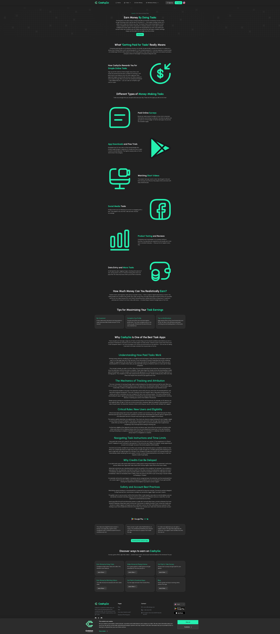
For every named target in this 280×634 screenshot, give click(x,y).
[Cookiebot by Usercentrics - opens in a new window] (89, 631)
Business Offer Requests (124, 614)
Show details (102, 631)
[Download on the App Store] (179, 613)
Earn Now (140, 34)
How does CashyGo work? (124, 612)
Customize (187, 627)
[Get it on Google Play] (179, 608)
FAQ (119, 609)
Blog (119, 607)
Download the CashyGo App (140, 540)
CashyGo (133, 13)
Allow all (188, 622)
